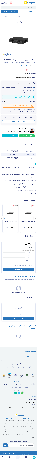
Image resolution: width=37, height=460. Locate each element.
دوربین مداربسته (28, 16)
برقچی (34, 16)
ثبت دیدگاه (17, 269)
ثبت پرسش (17, 318)
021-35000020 (17, 384)
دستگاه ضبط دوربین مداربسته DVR (13, 16)
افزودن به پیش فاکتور (18, 121)
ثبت (5, 445)
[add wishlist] (21, 22)
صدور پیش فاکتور (9, 11)
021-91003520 (5, 384)
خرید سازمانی (26, 12)
